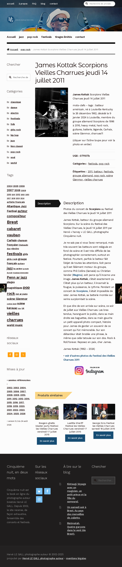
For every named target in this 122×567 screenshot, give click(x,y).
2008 (17, 190)
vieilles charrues (93, 179)
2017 (9, 198)
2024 (22, 198)
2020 (21, 406)
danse (14, 107)
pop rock (32, 36)
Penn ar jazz (17, 277)
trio (19, 308)
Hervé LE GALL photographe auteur (43, 558)
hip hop (15, 135)
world (14, 163)
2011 (90, 171)
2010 (9, 194)
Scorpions (82, 291)
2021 (9, 410)
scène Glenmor (17, 299)
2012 (18, 194)
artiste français (16, 202)
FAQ (34, 3)
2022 (15, 410)
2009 (23, 190)
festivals (46, 36)
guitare (21, 263)
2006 (22, 186)
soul (13, 157)
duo (9, 248)
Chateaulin (23, 245)
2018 (13, 198)
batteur (98, 171)
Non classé (17, 146)
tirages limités (63, 36)
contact (54, 3)
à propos (23, 3)
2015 (27, 195)
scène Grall (12, 304)
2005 (15, 186)
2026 (22, 413)
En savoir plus (47, 441)
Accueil (11, 36)
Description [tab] (44, 203)
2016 (15, 402)
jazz (21, 36)
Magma (77, 274)
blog (43, 3)
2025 (16, 413)
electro (15, 113)
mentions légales (76, 558)
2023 (21, 410)
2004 (9, 186)
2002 (9, 387)
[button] (63, 92)
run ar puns (22, 294)
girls (25, 254)
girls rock (16, 129)
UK (23, 308)
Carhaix (12, 240)
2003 (16, 387)
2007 (10, 190)
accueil (10, 3)
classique (16, 102)
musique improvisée (20, 273)
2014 (26, 398)
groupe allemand (83, 175)
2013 (23, 194)
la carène (17, 269)
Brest (12, 222)
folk (13, 124)
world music (15, 325)
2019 (18, 198)
